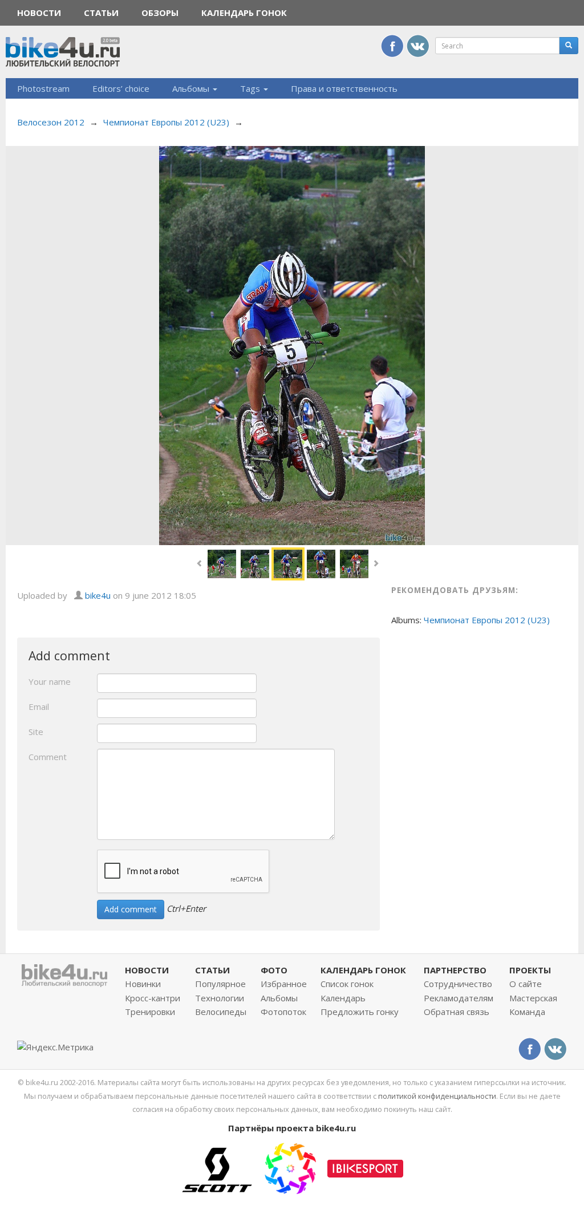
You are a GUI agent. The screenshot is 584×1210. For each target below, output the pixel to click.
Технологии (219, 998)
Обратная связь (456, 1011)
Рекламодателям (458, 998)
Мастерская (533, 998)
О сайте (525, 983)
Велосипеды (220, 1011)
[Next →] (292, 344)
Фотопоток (283, 1011)
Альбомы (192, 88)
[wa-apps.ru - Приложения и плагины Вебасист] (290, 1167)
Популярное (220, 983)
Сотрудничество (458, 983)
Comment (48, 756)
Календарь (343, 998)
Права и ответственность (344, 88)
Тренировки (150, 1011)
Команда (527, 1011)
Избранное (284, 983)
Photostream (43, 88)
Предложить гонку (360, 1011)
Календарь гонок (244, 12)
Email (39, 706)
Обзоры (160, 12)
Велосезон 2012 (50, 122)
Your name (50, 681)
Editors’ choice (120, 88)
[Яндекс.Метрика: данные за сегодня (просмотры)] (55, 1047)
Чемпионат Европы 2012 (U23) (166, 122)
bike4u (98, 595)
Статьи (101, 12)
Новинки (143, 983)
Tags (251, 88)
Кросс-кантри (152, 998)
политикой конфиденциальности (437, 1096)
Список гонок (347, 983)
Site (36, 731)
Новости (39, 12)
